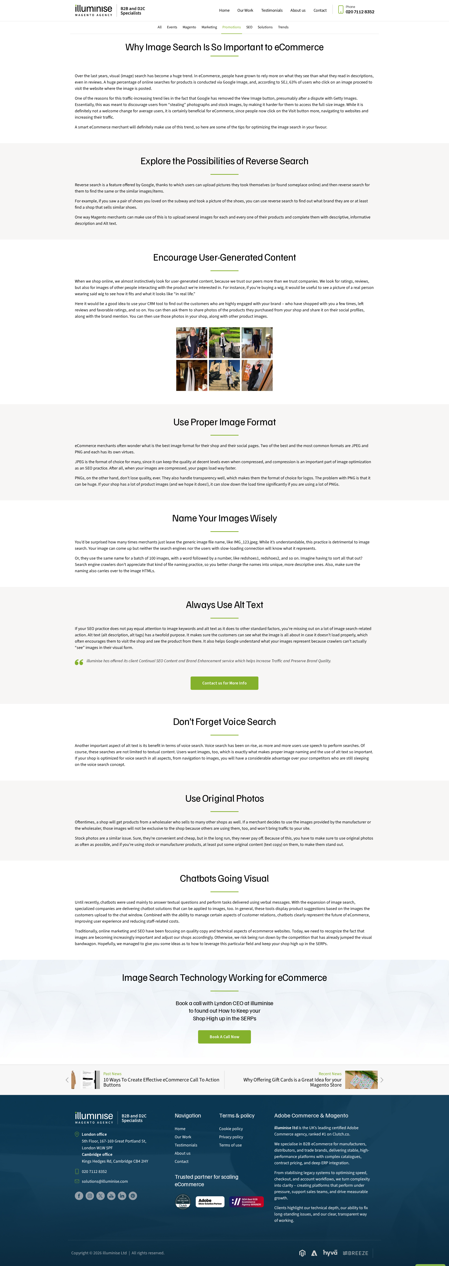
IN (122, 1196)
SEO (249, 27)
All (160, 27)
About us (297, 10)
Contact (320, 10)
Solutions (265, 27)
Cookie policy (231, 1129)
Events (172, 27)
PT (133, 1196)
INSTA (90, 1196)
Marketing (209, 27)
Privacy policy (231, 1137)
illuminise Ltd (115, 1253)
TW (100, 1196)
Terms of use (230, 1145)
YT (111, 1196)
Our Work (245, 10)
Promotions (231, 27)
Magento (189, 27)
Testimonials (272, 10)
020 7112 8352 (94, 1172)
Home (224, 10)
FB (79, 1196)
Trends (283, 27)
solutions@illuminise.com (105, 1181)
